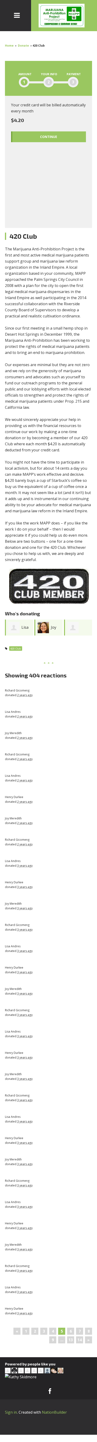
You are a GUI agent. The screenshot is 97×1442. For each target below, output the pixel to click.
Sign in (11, 1412)
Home (9, 46)
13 (71, 1339)
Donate (23, 46)
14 (79, 1339)
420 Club (15, 648)
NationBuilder (54, 1412)
